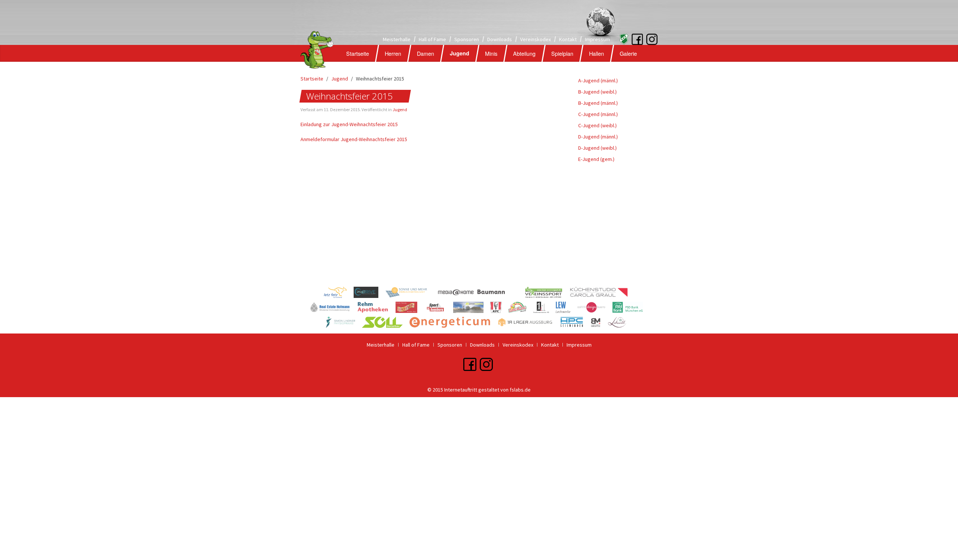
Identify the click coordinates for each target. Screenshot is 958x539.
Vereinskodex (535, 39)
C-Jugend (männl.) (598, 114)
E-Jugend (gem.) (596, 159)
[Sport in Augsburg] (438, 308)
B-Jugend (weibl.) (597, 91)
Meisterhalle (397, 39)
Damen (425, 53)
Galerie (628, 53)
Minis (491, 53)
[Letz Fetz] (339, 293)
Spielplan (562, 53)
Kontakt (568, 39)
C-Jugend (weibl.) (597, 125)
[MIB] (333, 308)
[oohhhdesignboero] (594, 308)
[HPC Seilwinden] (575, 323)
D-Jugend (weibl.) (597, 147)
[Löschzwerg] (410, 308)
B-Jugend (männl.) (598, 103)
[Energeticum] (453, 323)
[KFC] (499, 308)
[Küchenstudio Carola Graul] (601, 293)
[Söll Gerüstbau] (385, 323)
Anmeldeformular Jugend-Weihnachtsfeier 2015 (353, 139)
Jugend (459, 53)
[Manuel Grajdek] (369, 293)
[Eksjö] (621, 38)
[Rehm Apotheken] (376, 308)
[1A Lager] (528, 323)
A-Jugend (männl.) (598, 80)
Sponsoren (466, 39)
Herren (393, 53)
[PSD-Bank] (630, 308)
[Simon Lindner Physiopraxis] (344, 323)
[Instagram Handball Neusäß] (644, 38)
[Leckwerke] (566, 308)
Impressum (597, 39)
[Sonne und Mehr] (409, 293)
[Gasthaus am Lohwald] (620, 323)
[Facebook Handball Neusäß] (637, 38)
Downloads (499, 39)
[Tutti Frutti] (521, 308)
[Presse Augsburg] (471, 308)
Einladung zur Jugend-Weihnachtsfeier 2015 (349, 124)
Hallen (596, 53)
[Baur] (547, 293)
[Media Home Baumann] (479, 293)
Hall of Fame (432, 39)
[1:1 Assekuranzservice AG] (544, 308)
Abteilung (524, 53)
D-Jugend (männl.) (598, 136)
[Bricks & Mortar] (599, 323)
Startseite (357, 53)
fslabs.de (520, 389)
